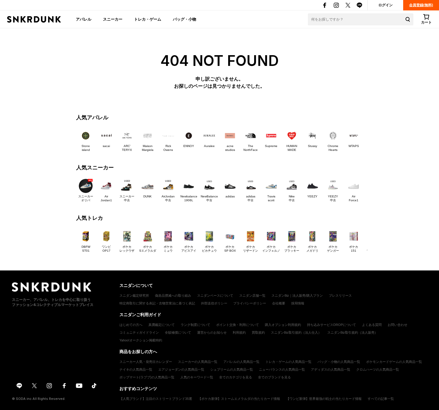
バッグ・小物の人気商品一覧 (338, 361)
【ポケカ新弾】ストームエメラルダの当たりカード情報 (239, 398)
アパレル (83, 19)
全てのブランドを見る (274, 377)
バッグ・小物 (184, 19)
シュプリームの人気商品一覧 (231, 369)
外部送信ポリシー (214, 303)
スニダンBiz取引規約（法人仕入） (296, 332)
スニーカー (112, 19)
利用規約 (239, 332)
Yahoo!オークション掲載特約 (140, 340)
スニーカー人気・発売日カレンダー (145, 361)
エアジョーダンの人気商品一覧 (181, 369)
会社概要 (278, 303)
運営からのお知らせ (212, 332)
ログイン (385, 5)
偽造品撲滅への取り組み (173, 295)
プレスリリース (340, 295)
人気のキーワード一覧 (196, 377)
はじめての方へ (130, 325)
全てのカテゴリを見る (235, 377)
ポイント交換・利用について (237, 325)
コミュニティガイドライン (139, 332)
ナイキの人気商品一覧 (135, 369)
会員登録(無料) (421, 5)
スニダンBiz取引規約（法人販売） (352, 332)
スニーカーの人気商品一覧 (197, 361)
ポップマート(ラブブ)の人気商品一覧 (146, 377)
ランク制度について (195, 325)
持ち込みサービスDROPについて (331, 325)
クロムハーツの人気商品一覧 (377, 369)
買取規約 (258, 332)
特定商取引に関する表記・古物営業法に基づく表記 (157, 303)
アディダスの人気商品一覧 (330, 369)
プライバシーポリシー (249, 303)
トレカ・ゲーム (147, 19)
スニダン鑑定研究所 (134, 295)
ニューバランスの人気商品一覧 (282, 369)
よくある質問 (372, 325)
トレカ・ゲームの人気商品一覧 (288, 361)
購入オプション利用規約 (283, 325)
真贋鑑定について (161, 325)
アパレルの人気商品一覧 (241, 361)
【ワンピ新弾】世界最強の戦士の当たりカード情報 (324, 398)
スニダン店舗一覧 (252, 295)
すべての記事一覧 (381, 398)
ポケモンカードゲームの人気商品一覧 (394, 361)
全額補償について (178, 332)
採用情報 (297, 303)
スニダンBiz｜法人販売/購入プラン (297, 295)
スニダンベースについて (215, 295)
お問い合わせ (397, 325)
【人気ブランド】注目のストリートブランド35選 (155, 398)
